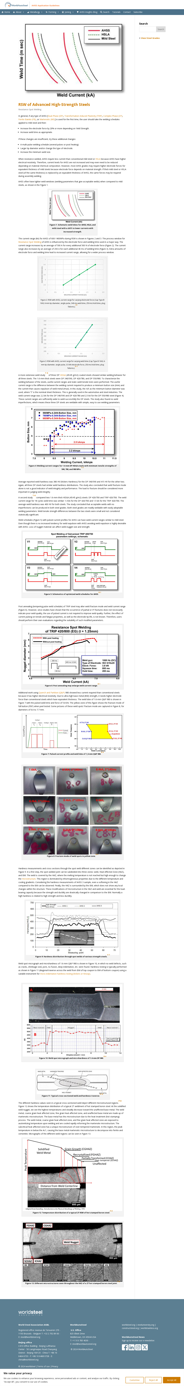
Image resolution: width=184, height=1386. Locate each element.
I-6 (76, 305)
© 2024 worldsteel (27, 1366)
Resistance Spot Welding (29, 109)
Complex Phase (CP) (112, 116)
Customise (135, 1380)
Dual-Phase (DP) (55, 116)
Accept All (171, 1380)
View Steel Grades (150, 38)
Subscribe (138, 12)
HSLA (97, 159)
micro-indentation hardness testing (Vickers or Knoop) (65, 973)
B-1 (100, 592)
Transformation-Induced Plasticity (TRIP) (83, 116)
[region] (92, 1377)
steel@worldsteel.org (30, 1337)
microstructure (29, 878)
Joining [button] (68, 12)
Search (106, 12)
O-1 (76, 366)
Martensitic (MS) (47, 119)
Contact (127, 12)
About (18, 12)
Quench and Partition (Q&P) (52, 692)
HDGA (63, 375)
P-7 (108, 955)
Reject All (153, 1380)
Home (7, 12)
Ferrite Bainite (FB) (27, 119)
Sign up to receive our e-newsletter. (138, 1340)
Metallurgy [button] (35, 12)
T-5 (82, 467)
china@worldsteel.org (28, 1359)
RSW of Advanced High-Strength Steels (54, 104)
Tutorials (116, 12)
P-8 (120, 1101)
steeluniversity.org (145, 1324)
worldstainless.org (149, 1328)
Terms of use (43, 1366)
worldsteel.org (128, 1324)
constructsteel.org (130, 1328)
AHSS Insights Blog (88, 12)
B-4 (97, 854)
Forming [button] (52, 12)
